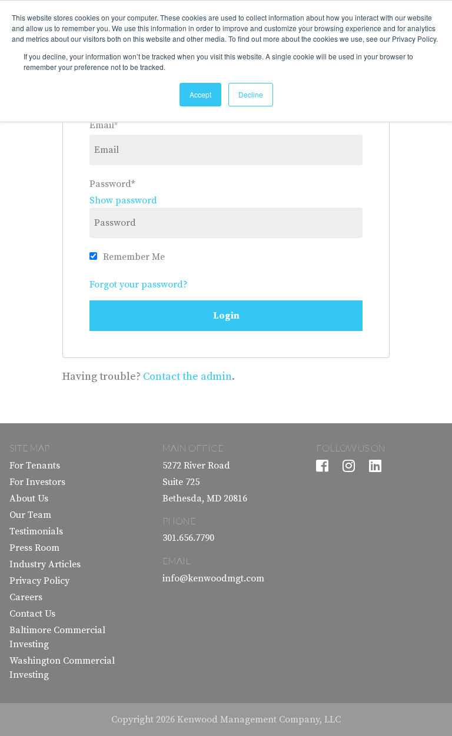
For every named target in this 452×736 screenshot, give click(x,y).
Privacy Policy (39, 581)
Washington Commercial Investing (62, 668)
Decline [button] (250, 94)
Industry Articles (45, 564)
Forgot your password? (138, 284)
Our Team (30, 515)
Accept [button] (200, 94)
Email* (103, 125)
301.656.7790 (188, 538)
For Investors (37, 482)
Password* (112, 184)
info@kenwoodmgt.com (213, 578)
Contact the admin (187, 376)
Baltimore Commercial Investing (57, 637)
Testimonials (36, 531)
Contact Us (32, 614)
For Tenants (34, 465)
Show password (123, 200)
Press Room (34, 548)
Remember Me (134, 257)
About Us (28, 498)
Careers (25, 597)
